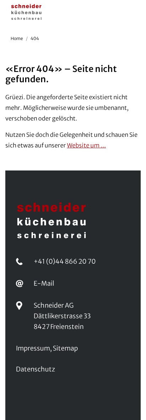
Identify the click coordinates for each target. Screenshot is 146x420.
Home (17, 38)
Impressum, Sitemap (47, 348)
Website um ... (86, 145)
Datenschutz (35, 369)
